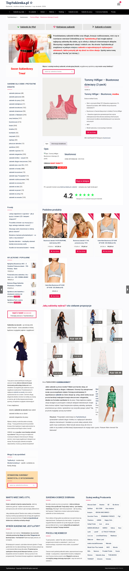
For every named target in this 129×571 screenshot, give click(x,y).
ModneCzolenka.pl (13, 463)
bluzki (11, 125)
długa (21, 535)
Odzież (43, 12)
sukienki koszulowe (15, 172)
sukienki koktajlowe (15, 104)
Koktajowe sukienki (65, 27)
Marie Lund (100, 539)
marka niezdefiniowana (95, 543)
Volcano (108, 559)
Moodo (115, 547)
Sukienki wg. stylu (18, 12)
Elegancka (34, 535)
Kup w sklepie (82, 181)
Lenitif (96, 532)
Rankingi (61, 12)
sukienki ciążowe (14, 151)
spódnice (12, 147)
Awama (101, 505)
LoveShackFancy (101, 536)
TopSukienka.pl (81, 417)
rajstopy (11, 140)
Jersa (107, 524)
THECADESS (112, 555)
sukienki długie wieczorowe (18, 161)
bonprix (89, 512)
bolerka (11, 129)
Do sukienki (32, 12)
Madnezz (113, 536)
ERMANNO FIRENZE (108, 516)
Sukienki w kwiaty (103, 27)
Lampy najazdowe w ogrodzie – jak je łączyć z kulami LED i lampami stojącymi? (21, 216)
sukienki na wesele (15, 197)
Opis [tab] (46, 143)
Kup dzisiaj (93, 132)
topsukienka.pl (33, 518)
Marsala (108, 543)
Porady (113, 12)
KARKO (105, 528)
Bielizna (51, 12)
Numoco (96, 551)
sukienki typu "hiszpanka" (17, 176)
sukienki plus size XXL (16, 165)
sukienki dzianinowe (15, 111)
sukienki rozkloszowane (17, 179)
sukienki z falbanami (16, 115)
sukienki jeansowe (15, 97)
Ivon (100, 524)
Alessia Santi (91, 505)
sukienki (58, 395)
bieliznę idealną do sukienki (68, 187)
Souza (117, 551)
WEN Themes (119, 568)
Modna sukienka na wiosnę (97, 396)
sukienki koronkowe (15, 108)
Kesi (119, 528)
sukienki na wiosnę (15, 183)
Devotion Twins (92, 516)
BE (108, 505)
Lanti (89, 532)
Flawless (90, 520)
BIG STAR (99, 508)
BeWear (90, 508)
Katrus (113, 528)
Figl (119, 516)
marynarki (12, 136)
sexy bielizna (13, 118)
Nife (88, 551)
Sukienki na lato (73, 12)
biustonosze (24, 17)
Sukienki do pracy (86, 12)
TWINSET (90, 559)
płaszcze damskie (15, 143)
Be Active (116, 505)
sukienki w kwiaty (15, 169)
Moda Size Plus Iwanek (95, 547)
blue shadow (110, 508)
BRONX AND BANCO (102, 512)
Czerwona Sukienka (102, 12)
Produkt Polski (107, 551)
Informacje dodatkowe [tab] (58, 143)
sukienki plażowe (14, 93)
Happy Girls (108, 520)
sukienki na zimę (14, 194)
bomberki (12, 133)
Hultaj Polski (91, 524)
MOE (108, 547)
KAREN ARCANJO (93, 528)
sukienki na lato (14, 187)
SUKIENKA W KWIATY (63, 382)
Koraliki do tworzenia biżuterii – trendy (21, 248)
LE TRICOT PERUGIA (108, 532)
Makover (90, 539)
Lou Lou (90, 536)
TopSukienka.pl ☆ (19, 3)
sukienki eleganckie (15, 154)
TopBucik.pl (11, 460)
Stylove (89, 555)
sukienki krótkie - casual (17, 158)
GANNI (99, 520)
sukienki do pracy (15, 100)
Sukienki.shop (100, 555)
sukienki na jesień (15, 190)
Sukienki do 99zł (28, 27)
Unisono (99, 559)
